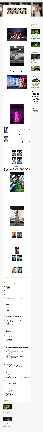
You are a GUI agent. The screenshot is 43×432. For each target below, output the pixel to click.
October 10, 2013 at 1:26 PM (9, 328)
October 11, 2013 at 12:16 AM (9, 336)
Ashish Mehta (7, 326)
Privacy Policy (32, 26)
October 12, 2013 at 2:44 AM (9, 353)
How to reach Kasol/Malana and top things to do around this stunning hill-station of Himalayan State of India (7, 410)
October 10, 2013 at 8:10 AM (9, 288)
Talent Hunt (5, 278)
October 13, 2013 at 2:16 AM (9, 369)
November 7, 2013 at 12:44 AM (9, 391)
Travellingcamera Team (34, 24)
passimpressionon (8, 319)
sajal (6, 281)
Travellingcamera (6, 1)
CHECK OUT (32, 19)
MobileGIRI (32, 25)
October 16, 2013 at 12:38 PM (9, 384)
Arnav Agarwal (7, 286)
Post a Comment (6, 400)
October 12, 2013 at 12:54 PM (9, 362)
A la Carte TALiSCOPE (8, 364)
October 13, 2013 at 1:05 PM (9, 374)
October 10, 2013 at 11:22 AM (9, 324)
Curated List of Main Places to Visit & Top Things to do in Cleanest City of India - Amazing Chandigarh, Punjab (35, 72)
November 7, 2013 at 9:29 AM (9, 395)
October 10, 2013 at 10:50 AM (9, 301)
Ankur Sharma (7, 376)
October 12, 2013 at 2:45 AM (9, 358)
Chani (6, 297)
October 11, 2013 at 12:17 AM (9, 340)
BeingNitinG (7, 350)
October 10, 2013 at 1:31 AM (9, 284)
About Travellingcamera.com (34, 23)
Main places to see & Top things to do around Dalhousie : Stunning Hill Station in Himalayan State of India (7, 423)
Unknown (7, 334)
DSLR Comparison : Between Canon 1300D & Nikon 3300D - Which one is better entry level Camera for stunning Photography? (35, 84)
